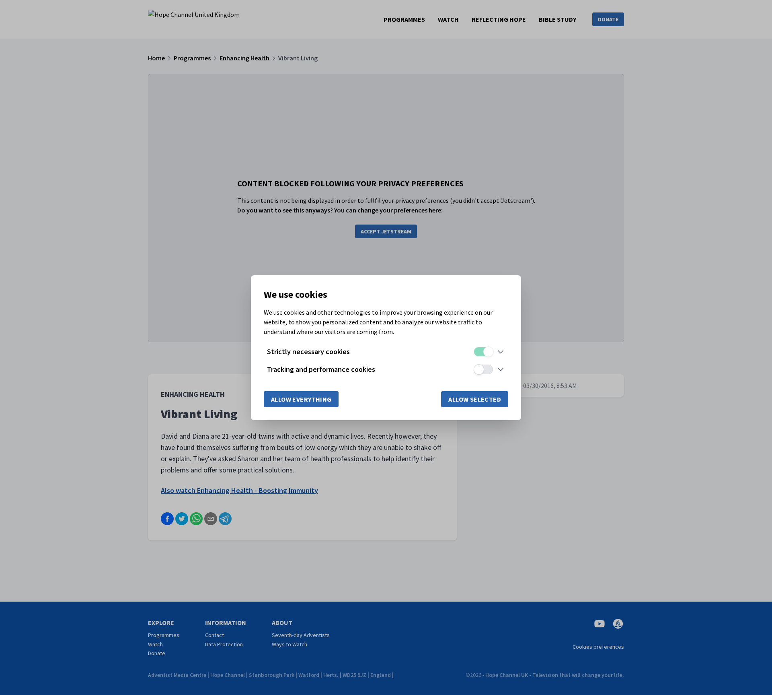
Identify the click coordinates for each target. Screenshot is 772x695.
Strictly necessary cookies (308, 351)
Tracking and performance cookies (321, 369)
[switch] (483, 352)
